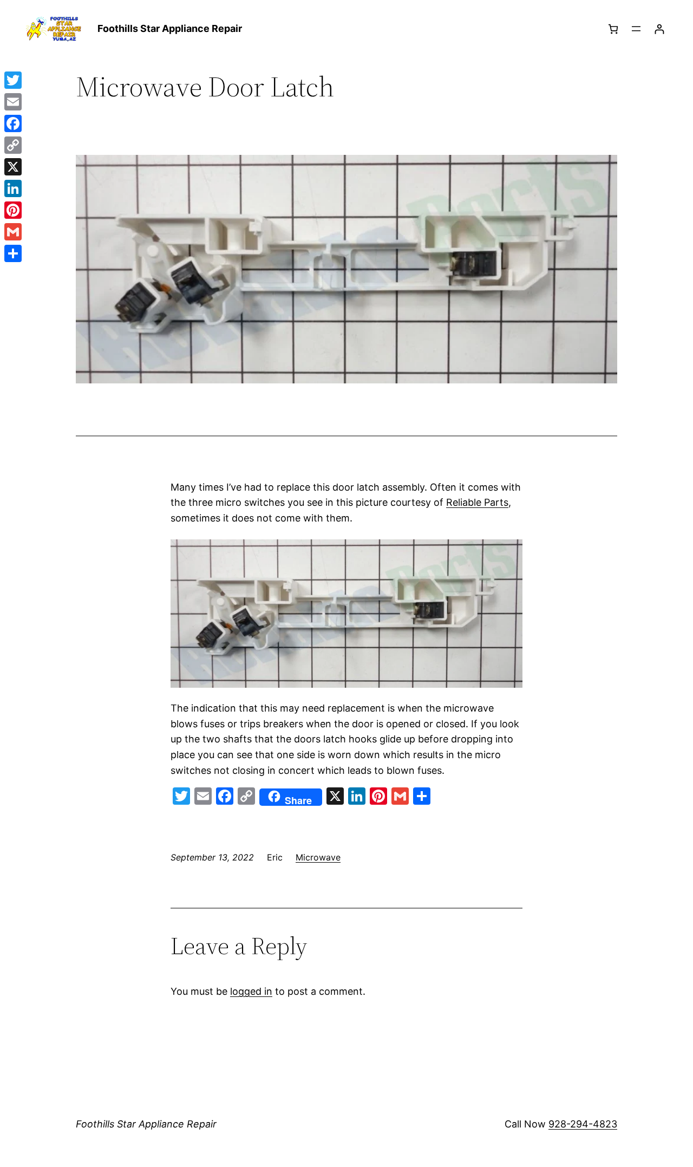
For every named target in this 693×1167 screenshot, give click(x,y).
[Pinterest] (13, 210)
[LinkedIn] (13, 188)
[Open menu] (636, 28)
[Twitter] (13, 80)
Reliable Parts (477, 502)
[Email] (13, 102)
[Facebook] (13, 123)
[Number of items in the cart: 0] (613, 29)
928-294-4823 (582, 1124)
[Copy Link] (13, 145)
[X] (13, 167)
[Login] (659, 29)
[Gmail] (13, 232)
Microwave (318, 857)
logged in (251, 991)
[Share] (13, 253)
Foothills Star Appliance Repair (169, 28)
